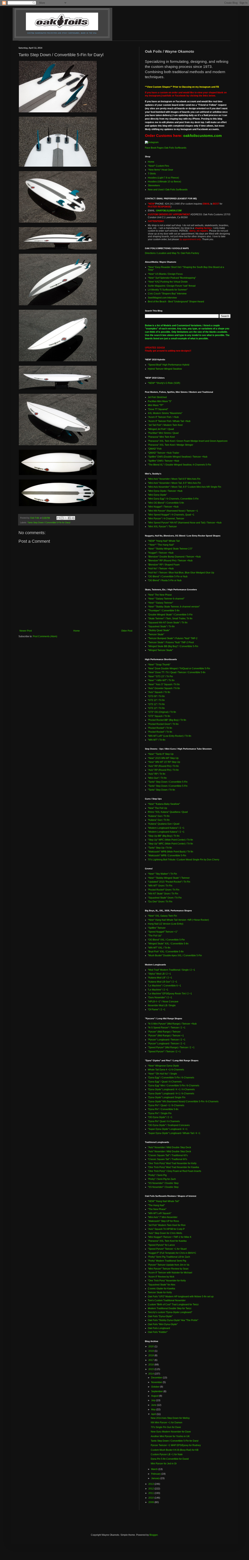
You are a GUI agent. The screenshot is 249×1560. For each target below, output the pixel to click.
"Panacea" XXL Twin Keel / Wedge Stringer (170, 445)
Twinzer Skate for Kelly (160, 1292)
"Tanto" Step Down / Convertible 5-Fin (168, 781)
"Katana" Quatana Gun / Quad (163, 823)
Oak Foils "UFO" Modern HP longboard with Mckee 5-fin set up (181, 1296)
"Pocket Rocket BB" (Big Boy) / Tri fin (167, 720)
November (157, 1382)
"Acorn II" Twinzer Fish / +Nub (163, 417)
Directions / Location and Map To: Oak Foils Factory (172, 253)
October (155, 1386)
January (155, 1478)
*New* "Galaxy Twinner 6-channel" (166, 598)
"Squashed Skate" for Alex (161, 1284)
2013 (151, 1484)
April (154, 1414)
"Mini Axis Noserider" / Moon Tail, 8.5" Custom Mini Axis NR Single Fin (184, 487)
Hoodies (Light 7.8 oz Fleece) (163, 177)
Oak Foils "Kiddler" (157, 1332)
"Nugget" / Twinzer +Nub (161, 552)
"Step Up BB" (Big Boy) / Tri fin (164, 836)
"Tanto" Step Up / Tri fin (160, 847)
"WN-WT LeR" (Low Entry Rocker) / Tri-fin (169, 736)
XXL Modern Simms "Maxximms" (165, 413)
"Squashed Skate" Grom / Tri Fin (165, 897)
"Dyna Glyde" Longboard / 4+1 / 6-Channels (171, 1093)
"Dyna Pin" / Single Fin (160, 1113)
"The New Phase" (157, 1209)
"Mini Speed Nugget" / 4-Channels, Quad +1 (171, 514)
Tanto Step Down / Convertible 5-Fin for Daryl (48, 522)
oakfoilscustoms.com (202, 136)
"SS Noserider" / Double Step (163, 1183)
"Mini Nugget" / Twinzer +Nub (163, 506)
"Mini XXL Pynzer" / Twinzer (162, 526)
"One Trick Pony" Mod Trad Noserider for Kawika (173, 1167)
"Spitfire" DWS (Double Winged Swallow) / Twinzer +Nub (177, 456)
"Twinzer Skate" (156, 634)
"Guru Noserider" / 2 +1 (160, 997)
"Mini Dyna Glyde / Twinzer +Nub (165, 491)
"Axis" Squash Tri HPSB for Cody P (166, 1229)
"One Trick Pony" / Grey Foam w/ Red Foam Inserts (174, 1171)
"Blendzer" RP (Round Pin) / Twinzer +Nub (170, 560)
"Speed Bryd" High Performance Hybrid (168, 364)
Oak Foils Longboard (159, 1328)
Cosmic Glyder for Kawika (161, 1288)
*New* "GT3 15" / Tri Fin (160, 676)
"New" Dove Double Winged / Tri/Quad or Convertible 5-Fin (179, 668)
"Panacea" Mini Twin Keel (161, 437)
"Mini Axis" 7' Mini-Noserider (162, 1217)
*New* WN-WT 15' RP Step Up (164, 762)
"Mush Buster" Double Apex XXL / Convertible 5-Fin (175, 955)
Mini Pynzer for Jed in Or (164, 1463)
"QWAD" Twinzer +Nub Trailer (163, 452)
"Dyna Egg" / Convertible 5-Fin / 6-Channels (171, 1077)
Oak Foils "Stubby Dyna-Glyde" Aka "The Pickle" (173, 1320)
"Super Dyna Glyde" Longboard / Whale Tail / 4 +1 (174, 1133)
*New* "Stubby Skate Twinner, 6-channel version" (174, 606)
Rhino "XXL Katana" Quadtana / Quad (168, 812)
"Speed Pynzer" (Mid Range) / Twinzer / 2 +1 (171, 1047)
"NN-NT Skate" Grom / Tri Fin (163, 893)
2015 (151, 1369)
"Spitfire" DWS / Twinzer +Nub (163, 460)
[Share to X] (66, 518)
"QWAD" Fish (155, 448)
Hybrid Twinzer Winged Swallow (165, 368)
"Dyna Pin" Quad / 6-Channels (164, 1121)
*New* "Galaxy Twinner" (160, 602)
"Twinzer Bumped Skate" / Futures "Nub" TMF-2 (172, 638)
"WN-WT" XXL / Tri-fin (159, 947)
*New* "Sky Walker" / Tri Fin (162, 873)
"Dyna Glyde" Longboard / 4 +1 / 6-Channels (171, 1089)
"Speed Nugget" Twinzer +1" (163, 931)
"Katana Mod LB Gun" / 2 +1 (162, 981)
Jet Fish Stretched (157, 397)
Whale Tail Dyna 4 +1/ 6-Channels (166, 1069)
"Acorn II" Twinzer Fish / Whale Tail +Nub (169, 421)
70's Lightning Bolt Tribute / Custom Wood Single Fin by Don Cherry (183, 859)
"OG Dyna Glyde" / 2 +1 (160, 1117)
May (153, 1409)
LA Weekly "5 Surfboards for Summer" (168, 289)
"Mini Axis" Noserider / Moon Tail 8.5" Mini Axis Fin (174, 479)
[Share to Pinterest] (73, 518)
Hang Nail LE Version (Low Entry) (165, 923)
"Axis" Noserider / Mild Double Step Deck (169, 1147)
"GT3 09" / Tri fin (156, 696)
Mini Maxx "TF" (155, 405)
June (154, 1405)
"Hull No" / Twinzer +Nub (161, 568)
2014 (151, 1373)
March (154, 1469)
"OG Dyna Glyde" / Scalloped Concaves (169, 1125)
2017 (151, 1360)
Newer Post (25, 630)
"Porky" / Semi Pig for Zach (162, 1179)
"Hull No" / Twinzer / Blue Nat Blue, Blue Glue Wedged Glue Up (181, 572)
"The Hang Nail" (156, 1205)
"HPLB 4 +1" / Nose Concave (163, 1001)
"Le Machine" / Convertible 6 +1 (164, 985)
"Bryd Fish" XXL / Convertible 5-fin (166, 951)
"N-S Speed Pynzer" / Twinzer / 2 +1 (166, 1027)
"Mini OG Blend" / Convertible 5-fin (166, 502)
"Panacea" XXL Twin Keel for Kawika (167, 1241)
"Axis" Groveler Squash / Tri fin (164, 688)
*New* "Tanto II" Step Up (161, 754)
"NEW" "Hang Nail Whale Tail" (163, 1201)
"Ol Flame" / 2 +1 (156, 1009)
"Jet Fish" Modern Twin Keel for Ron (167, 1225)
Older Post (126, 630)
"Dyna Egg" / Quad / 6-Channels (165, 1081)
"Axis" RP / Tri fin (156, 774)
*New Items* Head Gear (160, 169)
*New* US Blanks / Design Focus (165, 274)
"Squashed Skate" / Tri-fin (161, 626)
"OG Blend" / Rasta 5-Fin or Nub (164, 580)
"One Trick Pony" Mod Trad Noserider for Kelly (172, 1163)
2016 (151, 1364)
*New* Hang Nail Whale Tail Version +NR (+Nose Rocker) (178, 920)
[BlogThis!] (62, 518)
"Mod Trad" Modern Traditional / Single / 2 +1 (171, 970)
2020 (151, 1346)
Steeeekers (154, 185)
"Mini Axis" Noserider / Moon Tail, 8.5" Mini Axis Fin (174, 483)
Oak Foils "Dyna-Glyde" (160, 1316)
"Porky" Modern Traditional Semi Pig (167, 1260)
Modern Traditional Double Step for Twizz (169, 1308)
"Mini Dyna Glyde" (157, 494)
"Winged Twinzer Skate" (160, 650)
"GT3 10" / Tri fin (156, 700)
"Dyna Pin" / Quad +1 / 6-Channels (166, 1105)
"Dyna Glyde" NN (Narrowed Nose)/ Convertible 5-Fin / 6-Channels (183, 1101)
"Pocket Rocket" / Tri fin (160, 728)
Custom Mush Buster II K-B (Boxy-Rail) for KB (174, 1450)
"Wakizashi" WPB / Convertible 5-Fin (167, 855)
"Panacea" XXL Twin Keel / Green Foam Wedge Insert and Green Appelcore (188, 441)
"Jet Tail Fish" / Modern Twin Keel (165, 425)
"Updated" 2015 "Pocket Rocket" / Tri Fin (169, 881)
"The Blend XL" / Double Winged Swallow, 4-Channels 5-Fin (179, 464)
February (156, 1474)
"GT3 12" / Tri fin (156, 704)
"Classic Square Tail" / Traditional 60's (168, 1155)
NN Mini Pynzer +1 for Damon (166, 1422)
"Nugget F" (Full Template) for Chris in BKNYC (172, 1253)
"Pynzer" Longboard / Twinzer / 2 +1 (166, 1039)
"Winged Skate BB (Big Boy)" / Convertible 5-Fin (173, 646)
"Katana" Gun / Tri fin (159, 816)
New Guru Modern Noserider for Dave (171, 1431)
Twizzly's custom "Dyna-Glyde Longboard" (170, 1312)
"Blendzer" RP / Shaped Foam (164, 564)
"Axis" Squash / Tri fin (159, 692)
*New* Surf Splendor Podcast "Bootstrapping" (172, 277)
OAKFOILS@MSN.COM (168, 210)
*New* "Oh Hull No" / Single (162, 1073)
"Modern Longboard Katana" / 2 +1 (166, 828)
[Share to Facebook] (69, 518)
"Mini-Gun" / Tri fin (157, 778)
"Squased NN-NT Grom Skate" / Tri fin (168, 622)
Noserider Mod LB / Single (162, 1005)
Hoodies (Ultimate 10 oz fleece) (164, 181)
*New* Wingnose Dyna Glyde (163, 1065)
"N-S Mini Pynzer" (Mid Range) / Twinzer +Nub (172, 1023)
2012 (151, 1488)
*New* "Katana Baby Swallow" (164, 804)
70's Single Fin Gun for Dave (166, 1427)
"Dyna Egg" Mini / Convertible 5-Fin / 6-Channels (173, 1085)
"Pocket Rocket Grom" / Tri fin (163, 724)
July (153, 1400)
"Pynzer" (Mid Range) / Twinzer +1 (166, 1035)
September (157, 1391)
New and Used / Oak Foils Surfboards (168, 189)
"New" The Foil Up (157, 808)
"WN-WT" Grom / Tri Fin (160, 885)
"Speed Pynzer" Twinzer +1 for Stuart (167, 1249)
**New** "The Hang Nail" (161, 544)
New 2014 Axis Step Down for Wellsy (170, 1418)
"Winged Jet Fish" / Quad (161, 429)
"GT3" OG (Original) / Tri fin (162, 712)
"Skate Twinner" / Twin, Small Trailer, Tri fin (170, 618)
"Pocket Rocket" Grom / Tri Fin (163, 889)
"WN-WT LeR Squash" (159, 1213)
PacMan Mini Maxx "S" (160, 401)
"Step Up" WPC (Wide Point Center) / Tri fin (170, 839)
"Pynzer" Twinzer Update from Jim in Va (168, 1264)
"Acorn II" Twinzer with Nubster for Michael (170, 1272)
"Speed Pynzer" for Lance (161, 1245)
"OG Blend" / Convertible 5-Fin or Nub (168, 576)
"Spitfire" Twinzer (157, 928)
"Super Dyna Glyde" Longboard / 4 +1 (168, 1129)
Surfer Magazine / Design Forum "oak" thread (172, 285)
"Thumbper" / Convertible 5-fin (164, 610)
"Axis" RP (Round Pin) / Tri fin (163, 766)
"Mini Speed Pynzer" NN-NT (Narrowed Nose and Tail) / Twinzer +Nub (185, 522)
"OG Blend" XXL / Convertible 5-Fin (166, 939)
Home (76, 630)
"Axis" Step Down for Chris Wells (165, 1233)
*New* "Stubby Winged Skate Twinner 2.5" (170, 548)
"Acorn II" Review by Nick (161, 1276)
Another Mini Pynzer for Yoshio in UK (170, 1436)
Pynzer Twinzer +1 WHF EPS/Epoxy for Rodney (176, 1445)
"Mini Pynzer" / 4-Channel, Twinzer (166, 518)
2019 (151, 1351)
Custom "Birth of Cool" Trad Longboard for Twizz (173, 1304)
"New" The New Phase (160, 594)
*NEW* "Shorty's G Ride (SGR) (164, 383)
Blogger (153, 1535)
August (155, 1396)
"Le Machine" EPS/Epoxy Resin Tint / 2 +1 (170, 993)
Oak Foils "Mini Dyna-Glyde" (163, 1324)
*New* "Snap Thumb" (159, 664)
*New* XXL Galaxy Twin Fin (162, 915)
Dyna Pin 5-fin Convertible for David (170, 1459)
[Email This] (58, 518)
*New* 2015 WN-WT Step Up (163, 758)
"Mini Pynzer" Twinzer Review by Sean (168, 1268)
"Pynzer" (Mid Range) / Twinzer (164, 1031)
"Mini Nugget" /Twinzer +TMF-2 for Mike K (169, 1237)
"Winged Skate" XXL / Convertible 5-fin (168, 943)
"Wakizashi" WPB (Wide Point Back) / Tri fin (170, 851)
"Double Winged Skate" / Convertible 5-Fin (170, 614)
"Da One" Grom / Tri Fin (160, 901)
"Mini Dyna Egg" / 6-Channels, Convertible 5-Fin (173, 498)
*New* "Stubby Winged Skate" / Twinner (169, 878)
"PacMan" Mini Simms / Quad (163, 433)
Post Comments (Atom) (45, 636)
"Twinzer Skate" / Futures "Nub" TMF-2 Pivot (171, 642)
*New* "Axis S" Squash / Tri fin (164, 684)
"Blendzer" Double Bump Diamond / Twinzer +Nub (174, 556)
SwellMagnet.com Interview (162, 297)
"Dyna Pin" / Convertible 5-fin (163, 1109)
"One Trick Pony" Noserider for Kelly (167, 1280)
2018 (151, 1355)
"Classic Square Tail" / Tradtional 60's (167, 1159)
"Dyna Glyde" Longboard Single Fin (166, 1097)
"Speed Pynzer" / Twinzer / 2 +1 (164, 1051)
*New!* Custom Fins (158, 165)
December (157, 1377)
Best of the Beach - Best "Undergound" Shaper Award (176, 301)
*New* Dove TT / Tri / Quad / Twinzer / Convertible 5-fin (176, 672)
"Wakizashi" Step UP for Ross (163, 1221)
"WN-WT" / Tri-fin (156, 739)
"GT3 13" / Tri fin (156, 708)
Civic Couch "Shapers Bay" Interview (167, 293)
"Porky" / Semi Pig (157, 1175)
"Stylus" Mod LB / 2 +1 (159, 973)
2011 (151, 1493)
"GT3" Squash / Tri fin (159, 716)
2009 (151, 1502)
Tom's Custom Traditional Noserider (167, 1300)
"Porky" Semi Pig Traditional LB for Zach (169, 1257)
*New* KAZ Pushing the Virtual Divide (168, 281)
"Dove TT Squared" (158, 409)
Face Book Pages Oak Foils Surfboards (165, 147)
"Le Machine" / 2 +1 (158, 989)
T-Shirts (152, 173)
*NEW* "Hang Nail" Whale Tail (164, 541)
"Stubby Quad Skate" (159, 630)
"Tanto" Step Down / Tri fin (161, 789)
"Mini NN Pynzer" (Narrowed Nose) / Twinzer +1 (173, 510)
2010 (151, 1497)
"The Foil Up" (155, 935)
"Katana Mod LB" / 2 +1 (160, 977)
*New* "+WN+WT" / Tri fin (161, 680)
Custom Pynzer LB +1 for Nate (167, 1454)
